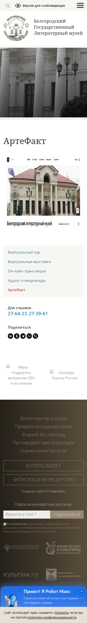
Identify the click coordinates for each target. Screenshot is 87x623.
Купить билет (43, 465)
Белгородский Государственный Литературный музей (58, 27)
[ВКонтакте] (10, 336)
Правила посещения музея (43, 426)
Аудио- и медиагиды (27, 280)
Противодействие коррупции (43, 443)
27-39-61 (38, 313)
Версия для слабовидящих (44, 5)
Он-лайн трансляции (27, 271)
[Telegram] (23, 336)
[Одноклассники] (16, 336)
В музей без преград (43, 434)
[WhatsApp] (29, 336)
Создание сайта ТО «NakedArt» (43, 491)
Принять (61, 612)
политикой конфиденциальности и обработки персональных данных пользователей (42, 529)
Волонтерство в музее (43, 418)
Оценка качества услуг (43, 451)
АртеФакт (16, 290)
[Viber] (35, 336)
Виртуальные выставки (29, 261)
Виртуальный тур (24, 252)
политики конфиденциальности (52, 617)
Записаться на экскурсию (43, 479)
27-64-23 (17, 313)
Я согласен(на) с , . (42, 527)
